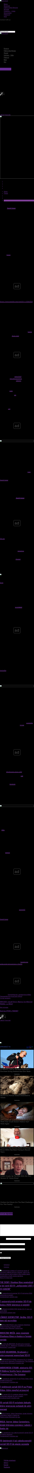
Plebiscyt (7, 15)
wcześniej (18, 607)
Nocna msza (10, 996)
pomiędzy (29, 723)
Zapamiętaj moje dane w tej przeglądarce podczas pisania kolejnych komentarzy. (14, 1253)
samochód (17, 376)
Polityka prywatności (10, 1460)
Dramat (10, 995)
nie (15, 395)
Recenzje (7, 6)
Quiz (5, 16)
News (6, 4)
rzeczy (7, 852)
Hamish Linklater (18, 995)
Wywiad (6, 9)
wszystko (3, 670)
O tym (22, 725)
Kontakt (6, 1465)
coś (9, 409)
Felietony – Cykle (9, 11)
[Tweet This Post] (19, 183)
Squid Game (4, 480)
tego (29, 472)
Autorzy (6, 1463)
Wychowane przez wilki (14, 772)
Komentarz (4, 1223)
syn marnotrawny (16, 378)
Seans (8, 255)
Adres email (4, 1242)
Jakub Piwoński (5, 115)
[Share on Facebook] (19, 181)
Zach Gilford (18, 996)
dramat (18, 559)
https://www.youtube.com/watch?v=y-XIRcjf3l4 (16, 301)
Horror (26, 995)
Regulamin (7, 1467)
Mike (3, 830)
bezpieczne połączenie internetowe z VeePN (14, 963)
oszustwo (21, 551)
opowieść (22, 909)
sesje (11, 391)
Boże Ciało (15, 336)
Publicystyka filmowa (11, 8)
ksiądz (30, 332)
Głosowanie (8, 13)
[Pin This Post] (19, 185)
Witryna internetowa (6, 1247)
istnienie (12, 784)
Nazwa (3, 1239)
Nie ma (2, 538)
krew (1, 582)
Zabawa (18, 380)
